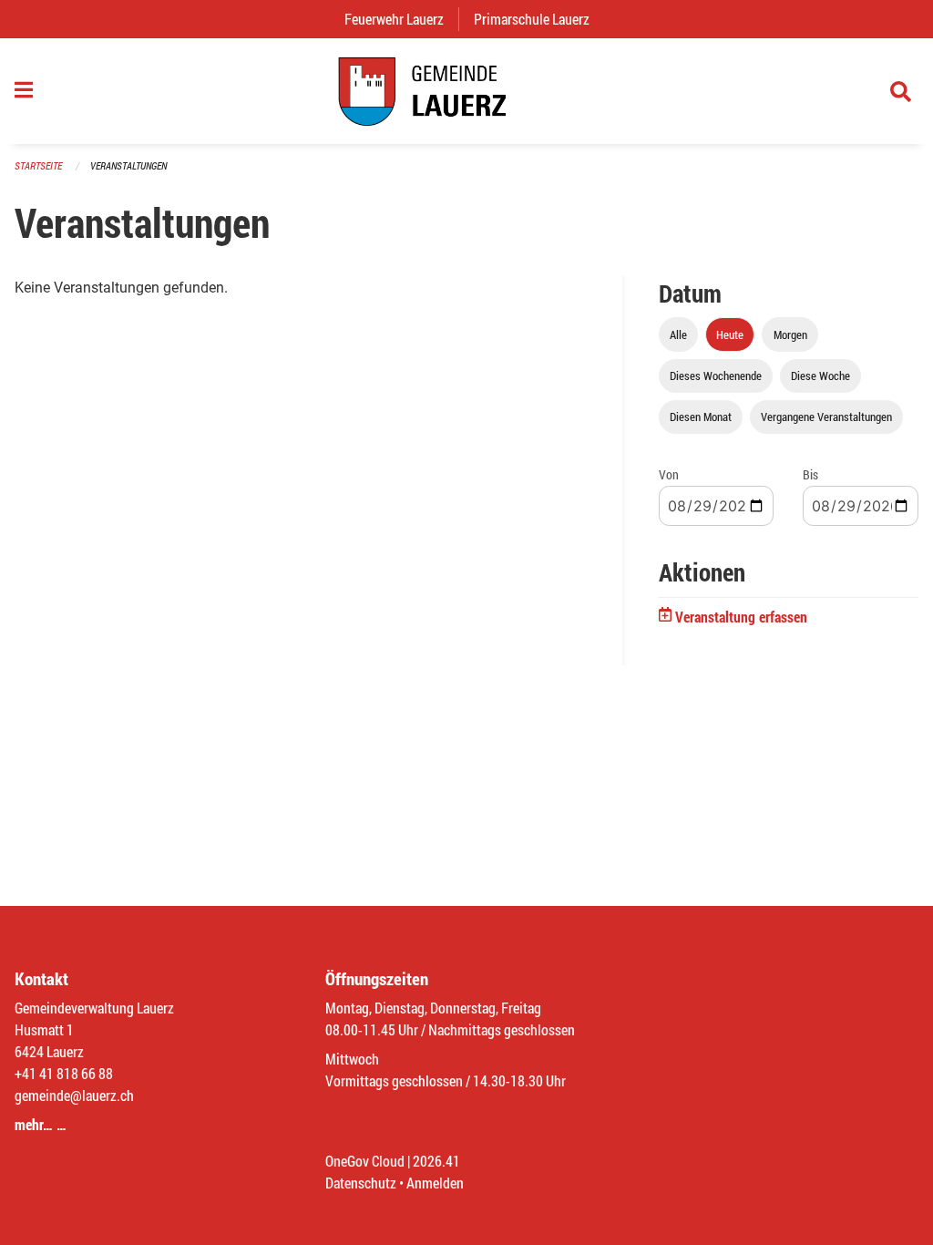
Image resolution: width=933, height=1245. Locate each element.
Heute (729, 334)
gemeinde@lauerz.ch (74, 1095)
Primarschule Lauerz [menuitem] (539, 18)
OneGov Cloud (365, 1160)
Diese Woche (820, 375)
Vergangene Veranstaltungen (826, 416)
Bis (810, 474)
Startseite (38, 165)
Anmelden (435, 1182)
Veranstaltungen (128, 165)
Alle (678, 334)
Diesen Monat (701, 416)
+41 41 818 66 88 (64, 1073)
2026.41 (436, 1160)
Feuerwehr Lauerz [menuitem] (401, 18)
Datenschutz (360, 1182)
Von (669, 474)
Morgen (790, 334)
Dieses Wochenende (716, 375)
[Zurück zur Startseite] (466, 91)
